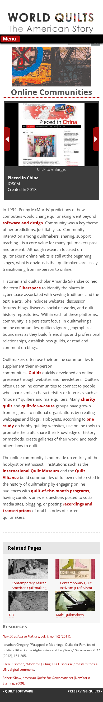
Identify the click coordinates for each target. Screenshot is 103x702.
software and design (23, 222)
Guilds (35, 372)
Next (96, 139)
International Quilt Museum (31, 470)
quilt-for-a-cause (38, 405)
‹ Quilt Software (18, 691)
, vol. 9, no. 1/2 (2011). (37, 636)
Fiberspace (30, 287)
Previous (7, 139)
